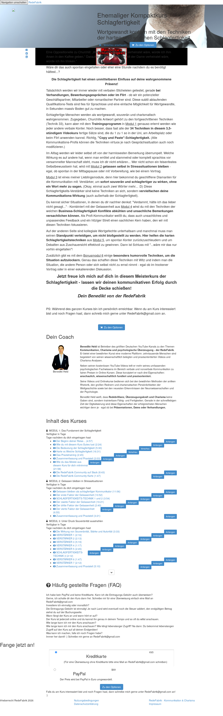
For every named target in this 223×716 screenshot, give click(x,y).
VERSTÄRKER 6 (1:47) (69, 559)
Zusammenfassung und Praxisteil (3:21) (78, 515)
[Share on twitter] (27, 53)
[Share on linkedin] (27, 56)
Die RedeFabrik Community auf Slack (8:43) (80, 472)
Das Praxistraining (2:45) (70, 455)
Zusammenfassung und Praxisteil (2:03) (78, 458)
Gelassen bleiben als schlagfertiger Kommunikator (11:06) (88, 491)
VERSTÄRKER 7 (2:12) (69, 562)
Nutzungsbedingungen (86, 700)
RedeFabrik (35, 2)
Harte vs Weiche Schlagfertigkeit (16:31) (78, 451)
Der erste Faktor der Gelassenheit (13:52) (79, 495)
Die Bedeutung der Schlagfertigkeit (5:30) (79, 448)
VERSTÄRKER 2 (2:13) (69, 538)
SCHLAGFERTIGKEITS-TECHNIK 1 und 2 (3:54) (83, 498)
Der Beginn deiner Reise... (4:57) (74, 441)
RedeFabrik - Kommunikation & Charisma (172, 700)
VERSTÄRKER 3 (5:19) (69, 542)
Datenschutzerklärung (86, 704)
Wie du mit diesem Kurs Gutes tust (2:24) (79, 444)
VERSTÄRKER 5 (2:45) (69, 549)
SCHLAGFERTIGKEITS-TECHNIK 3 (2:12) (68, 554)
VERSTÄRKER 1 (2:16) (69, 535)
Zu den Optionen (111, 687)
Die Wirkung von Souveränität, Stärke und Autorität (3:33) (88, 531)
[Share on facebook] (27, 50)
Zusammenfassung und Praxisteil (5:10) (78, 566)
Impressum (155, 704)
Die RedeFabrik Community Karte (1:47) (78, 475)
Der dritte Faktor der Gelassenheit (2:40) (78, 505)
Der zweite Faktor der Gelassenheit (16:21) (80, 502)
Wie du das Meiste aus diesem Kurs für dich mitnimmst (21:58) (70, 465)
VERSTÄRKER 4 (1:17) (69, 545)
